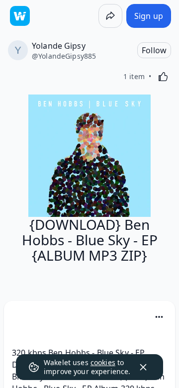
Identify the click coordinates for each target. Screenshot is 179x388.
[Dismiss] (143, 367)
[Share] (110, 16)
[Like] (163, 77)
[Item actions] (159, 317)
